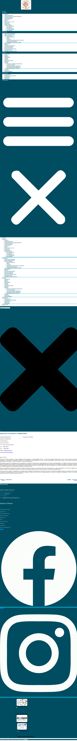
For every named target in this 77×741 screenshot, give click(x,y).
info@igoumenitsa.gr (8, 450)
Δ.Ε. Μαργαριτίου (10, 28)
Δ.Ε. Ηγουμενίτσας (10, 26)
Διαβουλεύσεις (8, 76)
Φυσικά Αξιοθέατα (8, 71)
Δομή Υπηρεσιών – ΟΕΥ (9, 21)
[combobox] (5, 307)
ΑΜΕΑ (8, 37)
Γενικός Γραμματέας (9, 15)
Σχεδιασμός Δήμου (8, 49)
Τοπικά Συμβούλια (8, 18)
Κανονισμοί (7, 22)
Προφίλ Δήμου (7, 23)
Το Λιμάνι (6, 69)
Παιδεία (6, 44)
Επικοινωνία (5, 80)
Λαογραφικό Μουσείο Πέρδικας (13, 68)
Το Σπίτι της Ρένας (11, 64)
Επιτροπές (7, 19)
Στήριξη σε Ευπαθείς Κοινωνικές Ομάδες (15, 40)
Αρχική (4, 11)
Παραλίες (7, 59)
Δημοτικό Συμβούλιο (9, 17)
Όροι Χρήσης (2, 525)
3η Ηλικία (9, 39)
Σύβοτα (6, 55)
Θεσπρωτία (7, 70)
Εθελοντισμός (7, 43)
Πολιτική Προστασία (9, 46)
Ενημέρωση (5, 72)
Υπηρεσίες (4, 32)
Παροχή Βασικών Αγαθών (12, 41)
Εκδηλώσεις (7, 78)
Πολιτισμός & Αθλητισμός (10, 45)
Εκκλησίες (7, 61)
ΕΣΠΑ (1, 519)
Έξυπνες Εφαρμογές (4, 515)
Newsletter (2, 523)
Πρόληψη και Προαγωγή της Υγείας (14, 42)
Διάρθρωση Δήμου (8, 25)
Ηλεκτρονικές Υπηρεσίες (10, 33)
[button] (38, 159)
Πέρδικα (6, 58)
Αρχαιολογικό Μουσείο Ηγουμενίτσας (14, 63)
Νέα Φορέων (7, 77)
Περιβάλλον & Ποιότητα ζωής (11, 51)
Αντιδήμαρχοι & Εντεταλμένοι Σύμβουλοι (13, 16)
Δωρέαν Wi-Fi (3, 511)
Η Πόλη (4, 52)
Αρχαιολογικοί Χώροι (9, 60)
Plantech (26, 739)
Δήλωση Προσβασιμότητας (5, 527)
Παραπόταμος (7, 57)
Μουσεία (6, 62)
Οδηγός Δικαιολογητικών (10, 34)
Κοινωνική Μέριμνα (9, 35)
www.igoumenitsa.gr (9, 452)
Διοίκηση (4, 12)
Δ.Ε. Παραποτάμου (10, 29)
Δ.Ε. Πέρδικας (9, 30)
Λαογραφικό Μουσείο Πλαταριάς (13, 65)
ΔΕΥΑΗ (6, 20)
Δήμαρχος (7, 14)
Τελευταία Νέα (8, 74)
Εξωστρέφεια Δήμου (9, 47)
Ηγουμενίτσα (7, 54)
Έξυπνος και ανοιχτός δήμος (10, 48)
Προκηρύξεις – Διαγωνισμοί (10, 75)
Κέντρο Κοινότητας (11, 36)
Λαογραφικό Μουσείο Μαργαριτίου (14, 67)
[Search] (0, 431)
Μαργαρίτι (7, 56)
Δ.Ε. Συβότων (9, 27)
